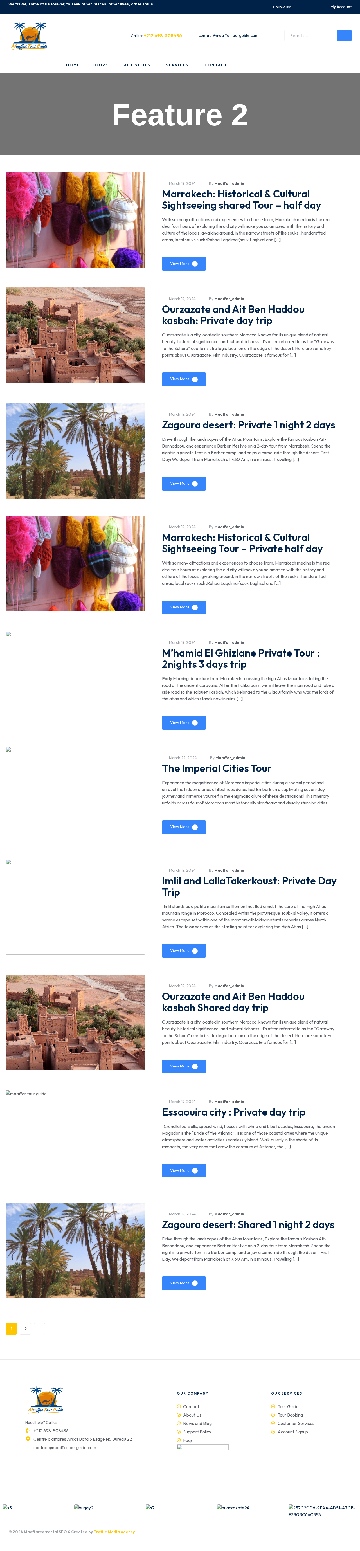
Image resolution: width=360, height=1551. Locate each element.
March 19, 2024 (182, 183)
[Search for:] (318, 35)
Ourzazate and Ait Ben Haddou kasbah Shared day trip (233, 1002)
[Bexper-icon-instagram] (304, 7)
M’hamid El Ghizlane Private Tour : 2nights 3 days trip (241, 658)
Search (345, 35)
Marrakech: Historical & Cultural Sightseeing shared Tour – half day (241, 199)
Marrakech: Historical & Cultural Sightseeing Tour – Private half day (242, 543)
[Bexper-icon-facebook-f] (297, 7)
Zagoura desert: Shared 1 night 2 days (248, 1224)
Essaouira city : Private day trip (233, 1111)
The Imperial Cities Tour (217, 768)
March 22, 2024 (183, 757)
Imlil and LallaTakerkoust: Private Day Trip (249, 886)
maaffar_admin (229, 183)
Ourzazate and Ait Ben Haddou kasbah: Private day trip (233, 315)
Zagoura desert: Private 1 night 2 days (248, 424)
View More (180, 263)
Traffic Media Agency (114, 1531)
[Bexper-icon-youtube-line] (311, 7)
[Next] (39, 1328)
